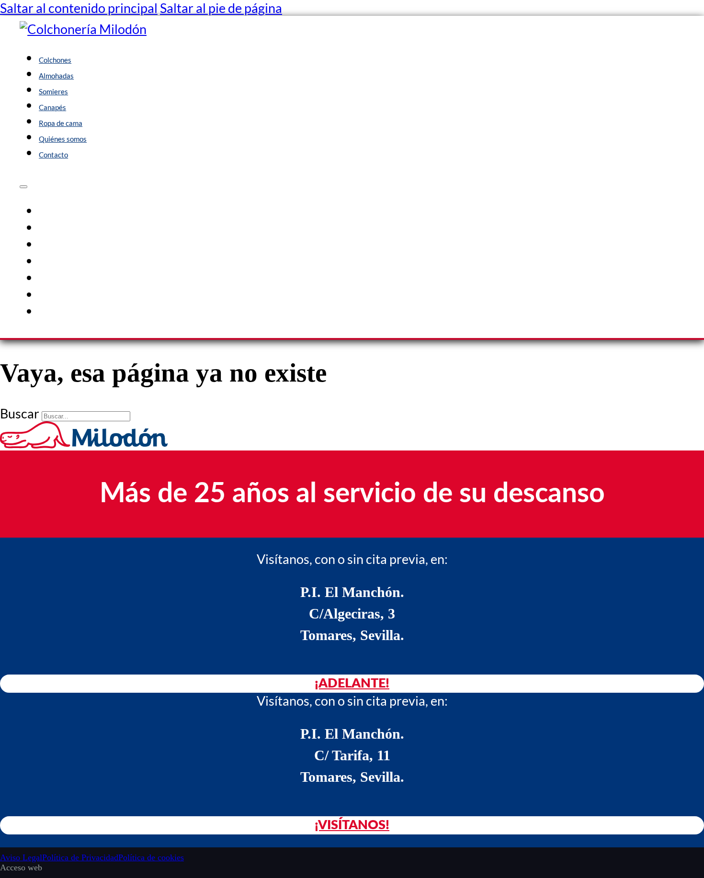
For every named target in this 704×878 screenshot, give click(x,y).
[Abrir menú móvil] (23, 186)
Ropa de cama (60, 123)
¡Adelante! (352, 683)
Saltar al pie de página (221, 8)
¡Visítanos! (352, 825)
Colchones (55, 60)
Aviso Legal (21, 857)
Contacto (53, 154)
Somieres (53, 91)
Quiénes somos (63, 139)
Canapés (52, 107)
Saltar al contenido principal (79, 8)
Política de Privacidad (80, 857)
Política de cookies (151, 857)
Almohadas (56, 75)
